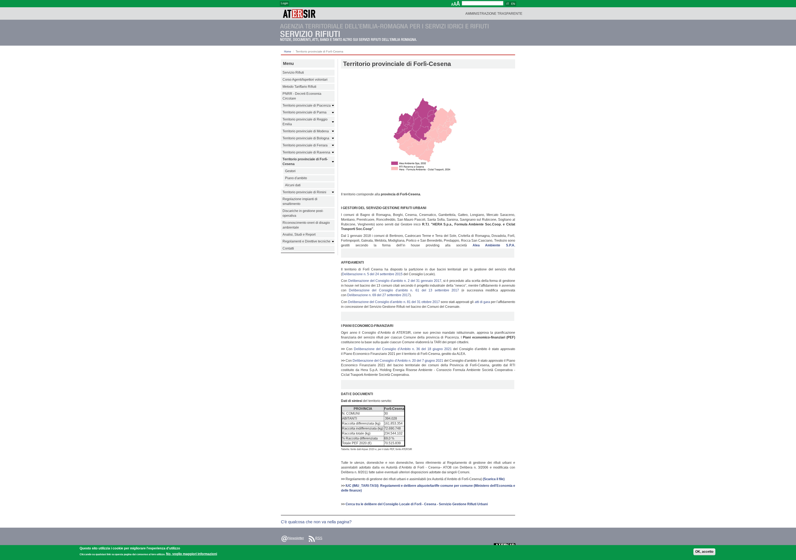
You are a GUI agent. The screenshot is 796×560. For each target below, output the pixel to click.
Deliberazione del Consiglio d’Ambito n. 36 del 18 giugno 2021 (403, 349)
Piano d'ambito (296, 178)
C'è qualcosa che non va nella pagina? (316, 522)
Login (284, 3)
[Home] (299, 13)
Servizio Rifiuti (293, 72)
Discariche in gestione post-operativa (303, 213)
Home (287, 51)
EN (513, 3)
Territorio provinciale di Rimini (304, 192)
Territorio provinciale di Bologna (306, 138)
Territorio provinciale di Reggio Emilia (305, 122)
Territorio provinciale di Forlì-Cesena (305, 161)
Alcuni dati (293, 185)
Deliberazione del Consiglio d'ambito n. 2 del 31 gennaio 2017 (394, 280)
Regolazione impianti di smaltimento (300, 201)
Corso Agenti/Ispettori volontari (305, 79)
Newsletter (296, 538)
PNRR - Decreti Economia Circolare (302, 96)
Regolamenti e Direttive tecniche (306, 241)
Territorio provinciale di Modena (306, 131)
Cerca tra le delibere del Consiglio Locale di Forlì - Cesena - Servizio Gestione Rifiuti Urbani (417, 504)
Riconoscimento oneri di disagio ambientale (306, 225)
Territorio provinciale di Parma (304, 112)
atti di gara (482, 302)
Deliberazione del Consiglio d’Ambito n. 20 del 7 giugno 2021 (398, 360)
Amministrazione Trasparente (493, 13)
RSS (318, 538)
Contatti (288, 248)
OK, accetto (704, 551)
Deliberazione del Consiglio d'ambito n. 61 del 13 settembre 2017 (404, 290)
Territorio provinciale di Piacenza (307, 105)
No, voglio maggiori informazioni (191, 554)
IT (507, 3)
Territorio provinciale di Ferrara (305, 145)
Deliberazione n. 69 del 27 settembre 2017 (378, 295)
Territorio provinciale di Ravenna (306, 152)
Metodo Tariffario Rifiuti (299, 86)
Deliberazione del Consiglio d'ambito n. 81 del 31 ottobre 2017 (394, 302)
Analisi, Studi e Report (299, 234)
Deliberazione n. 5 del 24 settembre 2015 (372, 274)
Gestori (290, 171)
